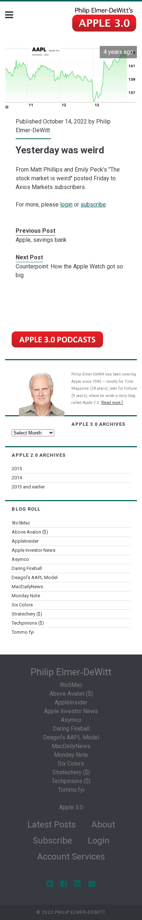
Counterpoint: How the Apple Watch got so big (69, 271)
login (66, 204)
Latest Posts (51, 824)
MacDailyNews (27, 586)
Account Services (71, 857)
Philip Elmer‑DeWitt (71, 672)
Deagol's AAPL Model (35, 577)
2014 (17, 477)
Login (99, 841)
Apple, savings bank (41, 239)
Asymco (20, 559)
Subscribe (52, 841)
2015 (17, 468)
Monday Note (26, 595)
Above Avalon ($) (30, 532)
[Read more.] (112, 402)
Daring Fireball (27, 568)
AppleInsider (25, 541)
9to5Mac (21, 523)
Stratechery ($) (27, 614)
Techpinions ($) (28, 623)
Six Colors (22, 605)
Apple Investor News (33, 550)
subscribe (93, 204)
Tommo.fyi (23, 632)
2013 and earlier (28, 487)
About (103, 824)
